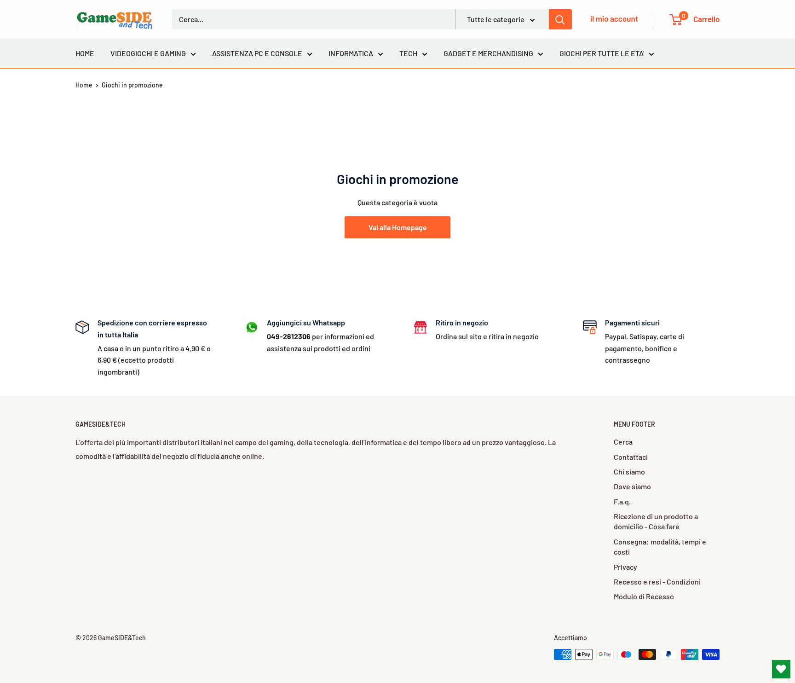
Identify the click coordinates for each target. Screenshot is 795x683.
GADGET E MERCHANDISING (488, 53)
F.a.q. (622, 501)
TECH (408, 53)
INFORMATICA (350, 53)
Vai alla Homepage (398, 227)
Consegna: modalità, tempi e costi (660, 546)
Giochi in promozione (132, 85)
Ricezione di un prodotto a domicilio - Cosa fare (656, 521)
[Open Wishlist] (781, 669)
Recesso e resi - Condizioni (657, 581)
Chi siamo (629, 471)
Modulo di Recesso (644, 596)
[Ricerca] (560, 19)
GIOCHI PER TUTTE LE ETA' (601, 53)
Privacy (625, 566)
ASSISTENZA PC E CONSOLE (257, 53)
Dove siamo (632, 486)
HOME (84, 53)
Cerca (623, 441)
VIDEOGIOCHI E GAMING (148, 53)
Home (83, 85)
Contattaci (631, 456)
